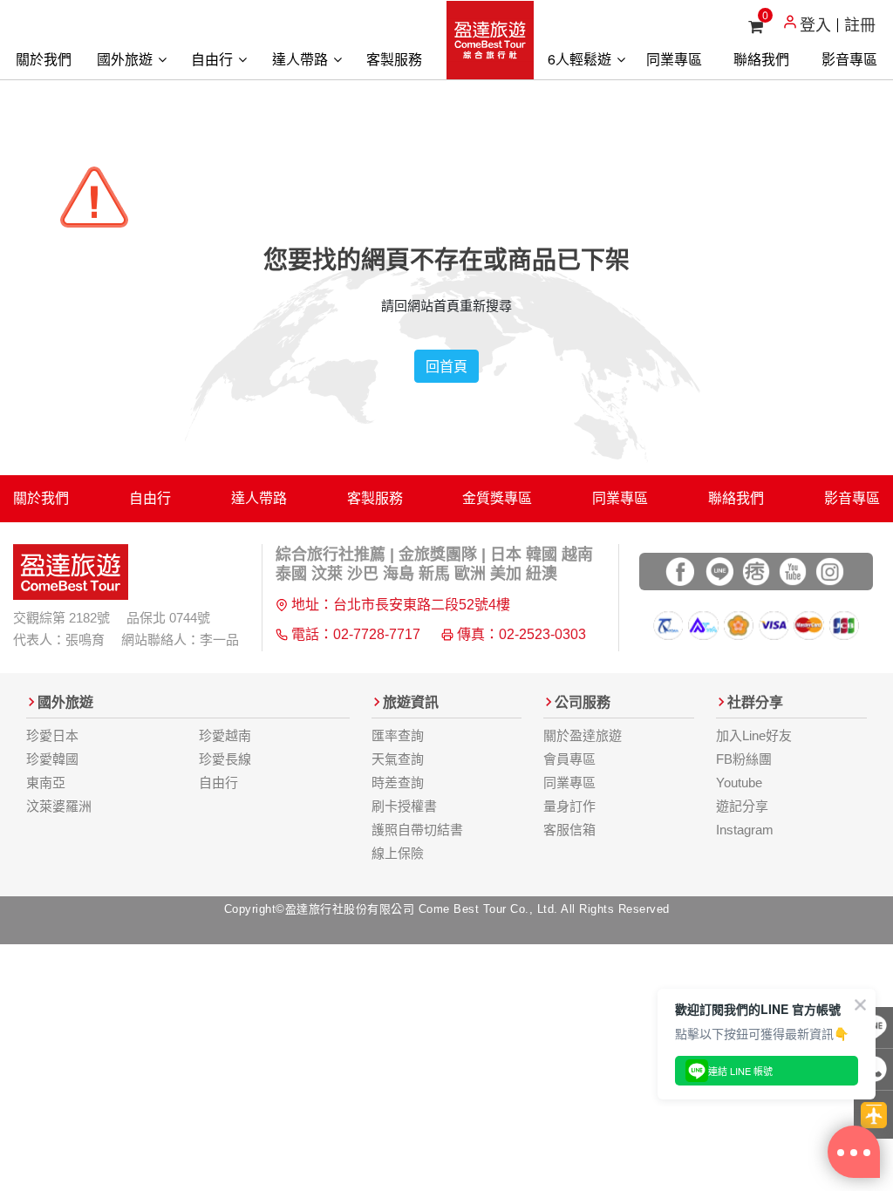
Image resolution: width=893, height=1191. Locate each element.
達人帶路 (301, 59)
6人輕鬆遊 (581, 59)
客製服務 (394, 59)
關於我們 (44, 59)
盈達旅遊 (490, 40)
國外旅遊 (126, 59)
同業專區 (674, 59)
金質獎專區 (497, 498)
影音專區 (849, 59)
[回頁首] (873, 1115)
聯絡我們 (761, 59)
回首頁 (446, 366)
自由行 (213, 59)
